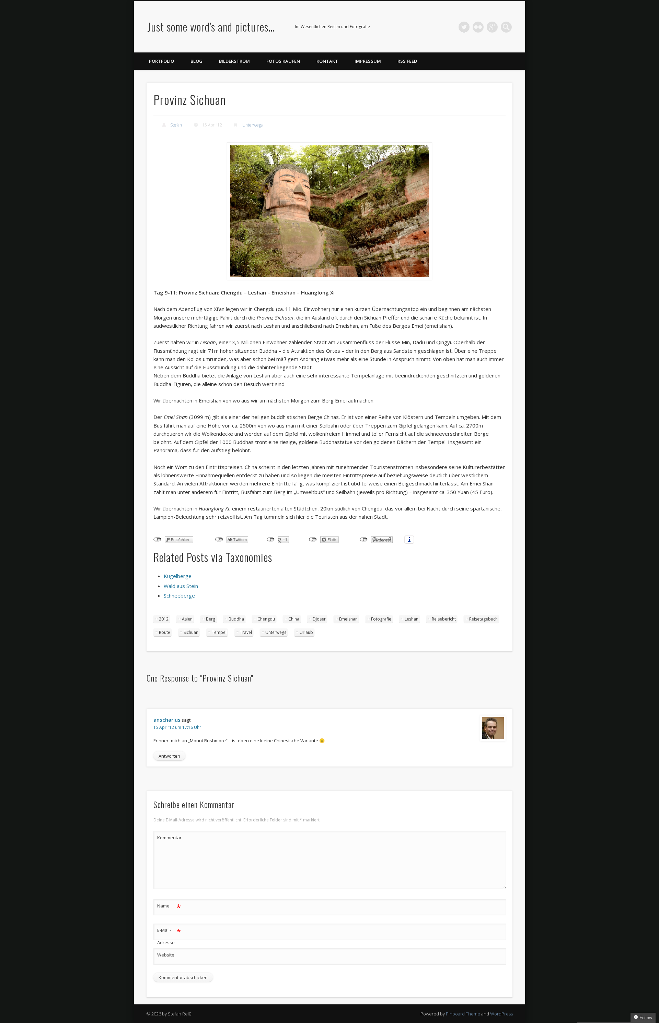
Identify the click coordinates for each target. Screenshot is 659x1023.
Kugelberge (178, 576)
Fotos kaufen (283, 61)
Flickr (478, 27)
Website (165, 955)
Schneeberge (179, 595)
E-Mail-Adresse (169, 936)
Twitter (464, 27)
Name (169, 907)
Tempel (219, 632)
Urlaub (306, 632)
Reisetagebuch (483, 619)
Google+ (492, 27)
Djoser (319, 619)
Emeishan (348, 619)
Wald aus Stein (181, 585)
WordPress (501, 1014)
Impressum (368, 61)
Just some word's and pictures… (211, 27)
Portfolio (161, 61)
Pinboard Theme (463, 1014)
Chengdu (266, 619)
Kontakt (327, 61)
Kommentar (169, 837)
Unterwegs (252, 125)
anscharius (167, 719)
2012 (164, 619)
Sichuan (191, 632)
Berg (210, 619)
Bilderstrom (234, 61)
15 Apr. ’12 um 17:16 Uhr (177, 727)
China (293, 619)
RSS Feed (407, 61)
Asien (187, 619)
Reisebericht (444, 619)
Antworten (169, 756)
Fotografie (381, 619)
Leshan (411, 619)
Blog (196, 61)
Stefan (176, 125)
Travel (246, 632)
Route (164, 632)
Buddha (236, 619)
